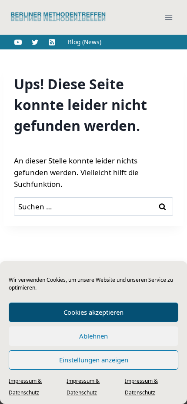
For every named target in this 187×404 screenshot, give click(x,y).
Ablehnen (93, 336)
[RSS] (51, 42)
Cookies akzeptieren (93, 312)
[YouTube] (17, 42)
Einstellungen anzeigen (93, 359)
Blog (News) (84, 42)
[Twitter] (34, 42)
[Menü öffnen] (168, 17)
